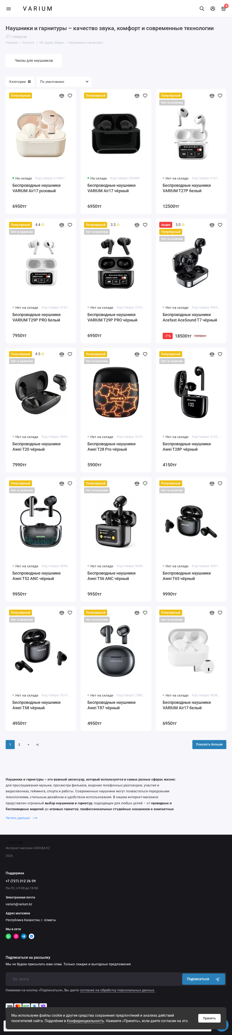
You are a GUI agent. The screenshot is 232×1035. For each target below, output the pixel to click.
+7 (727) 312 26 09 (21, 881)
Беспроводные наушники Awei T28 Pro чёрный (111, 446)
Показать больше (209, 744)
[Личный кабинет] (212, 8)
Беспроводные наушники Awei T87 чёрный (111, 705)
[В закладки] (70, 95)
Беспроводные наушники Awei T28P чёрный (187, 446)
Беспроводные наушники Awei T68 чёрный (36, 705)
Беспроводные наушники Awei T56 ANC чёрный (111, 576)
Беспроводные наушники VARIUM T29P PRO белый (36, 317)
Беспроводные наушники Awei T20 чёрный (36, 446)
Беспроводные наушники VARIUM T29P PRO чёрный (112, 317)
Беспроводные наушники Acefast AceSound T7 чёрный (190, 317)
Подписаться (198, 979)
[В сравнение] (62, 95)
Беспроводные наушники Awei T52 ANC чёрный (36, 576)
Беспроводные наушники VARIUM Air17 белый (187, 705)
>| (37, 744)
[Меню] (8, 8)
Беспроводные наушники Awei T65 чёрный (187, 576)
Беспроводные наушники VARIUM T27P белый (187, 188)
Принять (209, 1018)
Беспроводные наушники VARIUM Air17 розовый (36, 188)
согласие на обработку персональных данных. (117, 990)
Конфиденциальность (85, 1021)
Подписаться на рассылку (28, 957)
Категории (17, 82)
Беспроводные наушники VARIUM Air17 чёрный (111, 188)
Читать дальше (18, 818)
